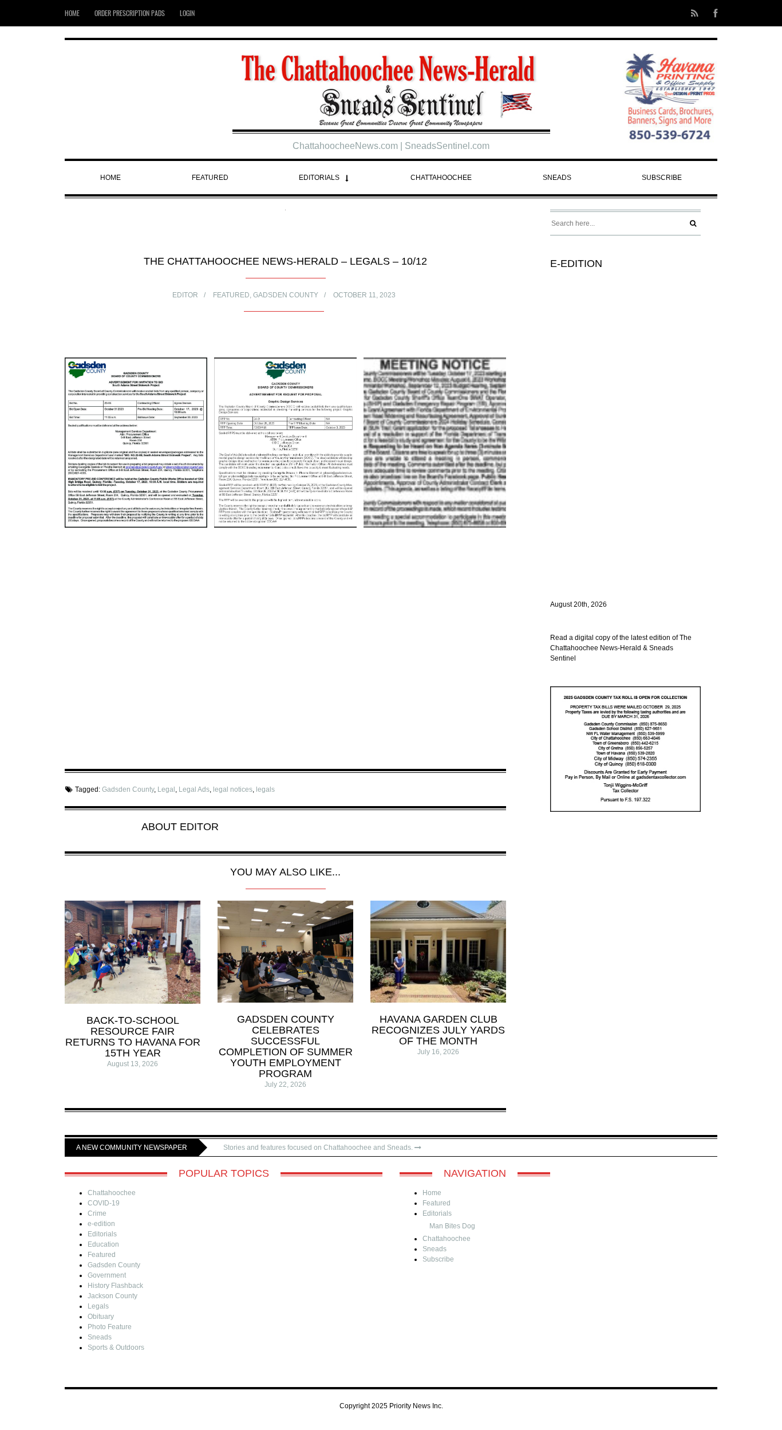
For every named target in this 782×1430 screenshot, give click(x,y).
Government (107, 1275)
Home (72, 13)
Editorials (319, 178)
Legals (98, 1306)
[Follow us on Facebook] (711, 13)
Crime (97, 1213)
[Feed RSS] (694, 13)
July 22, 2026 (285, 1085)
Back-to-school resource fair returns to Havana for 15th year (132, 1037)
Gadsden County (285, 295)
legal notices (232, 789)
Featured (210, 178)
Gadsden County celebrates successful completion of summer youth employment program (286, 1046)
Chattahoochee (441, 178)
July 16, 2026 (438, 1052)
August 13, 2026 (132, 1064)
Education (103, 1244)
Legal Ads (194, 789)
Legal (166, 789)
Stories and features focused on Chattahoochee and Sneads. (318, 1148)
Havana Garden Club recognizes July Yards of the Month (438, 1030)
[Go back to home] (391, 86)
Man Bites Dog (452, 1226)
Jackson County (112, 1296)
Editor (185, 295)
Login (187, 13)
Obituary (101, 1317)
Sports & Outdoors (116, 1347)
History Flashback (115, 1286)
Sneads (557, 178)
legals (265, 789)
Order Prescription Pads (129, 13)
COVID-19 (104, 1203)
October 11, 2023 (364, 295)
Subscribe (662, 178)
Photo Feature (110, 1327)
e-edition (101, 1224)
